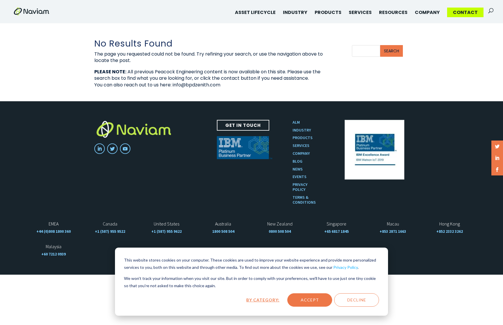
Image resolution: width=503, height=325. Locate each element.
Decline (356, 299)
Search (391, 51)
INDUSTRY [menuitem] (302, 130)
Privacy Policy (345, 267)
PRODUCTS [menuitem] (303, 137)
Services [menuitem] (360, 12)
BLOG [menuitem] (297, 161)
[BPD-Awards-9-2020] (374, 150)
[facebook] (497, 169)
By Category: (262, 299)
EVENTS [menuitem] (300, 176)
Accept (310, 299)
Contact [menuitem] (465, 12)
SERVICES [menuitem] (301, 145)
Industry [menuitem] (295, 12)
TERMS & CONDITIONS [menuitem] (304, 200)
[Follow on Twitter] (112, 148)
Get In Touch (243, 125)
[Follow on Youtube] (125, 148)
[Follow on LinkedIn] (99, 148)
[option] (374, 150)
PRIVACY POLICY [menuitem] (300, 187)
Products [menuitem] (328, 12)
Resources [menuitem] (393, 12)
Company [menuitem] (427, 12)
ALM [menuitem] (296, 122)
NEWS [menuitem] (298, 169)
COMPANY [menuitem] (301, 153)
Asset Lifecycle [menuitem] (255, 12)
